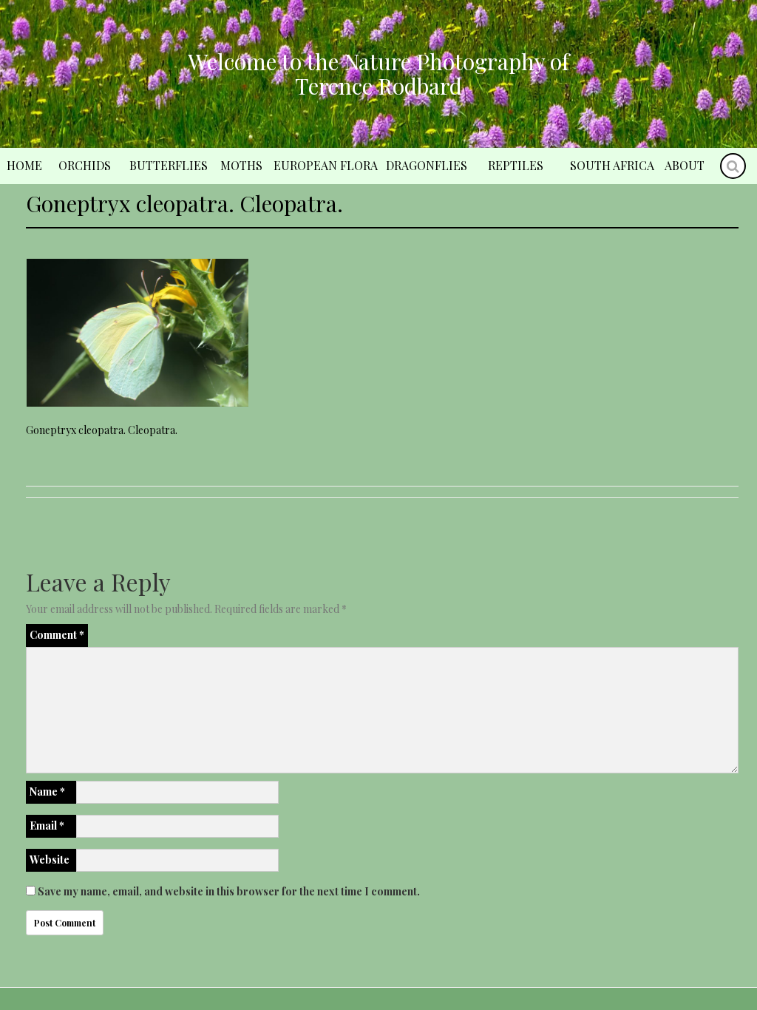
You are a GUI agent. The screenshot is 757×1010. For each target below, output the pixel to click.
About (685, 165)
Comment (57, 635)
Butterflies (168, 165)
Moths (241, 165)
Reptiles (515, 165)
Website (49, 860)
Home (24, 165)
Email (47, 825)
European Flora (326, 165)
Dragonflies (426, 165)
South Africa (612, 165)
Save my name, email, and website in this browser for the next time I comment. (229, 891)
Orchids (84, 165)
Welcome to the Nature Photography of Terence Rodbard (378, 74)
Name (47, 791)
